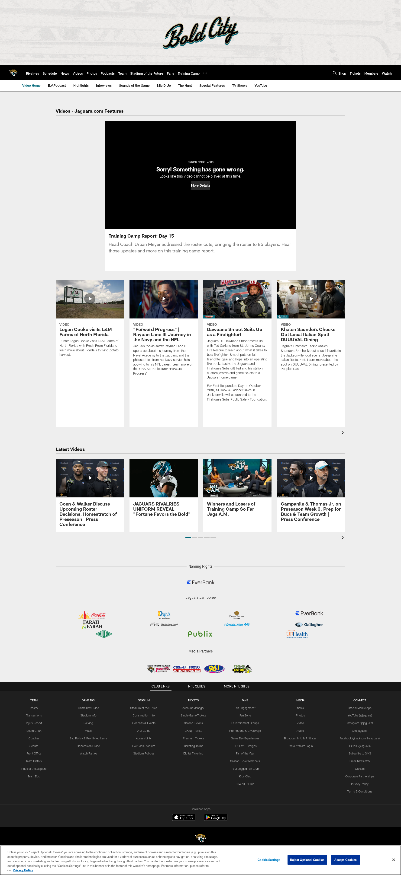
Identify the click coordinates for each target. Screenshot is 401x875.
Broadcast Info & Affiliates (300, 738)
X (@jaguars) (359, 730)
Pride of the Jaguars (33, 768)
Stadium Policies (143, 753)
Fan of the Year (245, 753)
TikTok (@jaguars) (360, 746)
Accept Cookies (345, 860)
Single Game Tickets (193, 715)
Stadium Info (88, 715)
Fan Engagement (245, 708)
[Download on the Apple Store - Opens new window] (184, 818)
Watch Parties (88, 753)
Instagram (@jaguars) (360, 723)
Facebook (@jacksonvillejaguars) (360, 738)
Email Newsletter (359, 761)
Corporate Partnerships (359, 776)
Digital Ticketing (193, 753)
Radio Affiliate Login (300, 746)
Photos (300, 715)
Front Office (34, 753)
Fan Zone (245, 715)
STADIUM (144, 700)
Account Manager (193, 708)
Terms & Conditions (359, 791)
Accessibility (144, 738)
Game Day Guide (88, 708)
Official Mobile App (360, 708)
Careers (360, 768)
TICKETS (193, 700)
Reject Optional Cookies (307, 860)
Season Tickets (193, 723)
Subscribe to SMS (360, 753)
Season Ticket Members (245, 761)
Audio (300, 730)
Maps (88, 730)
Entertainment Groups (245, 723)
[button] (200, 185)
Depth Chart (34, 730)
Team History (34, 761)
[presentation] (343, 433)
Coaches (34, 738)
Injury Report (34, 723)
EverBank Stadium (143, 746)
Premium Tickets (193, 738)
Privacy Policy (360, 784)
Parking (88, 723)
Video (300, 723)
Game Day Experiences (245, 738)
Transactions (34, 715)
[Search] (334, 73)
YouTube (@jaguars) (360, 715)
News (300, 708)
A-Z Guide (143, 730)
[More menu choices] (205, 73)
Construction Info (144, 715)
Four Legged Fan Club (245, 768)
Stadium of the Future (143, 708)
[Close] (393, 860)
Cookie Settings (269, 860)
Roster (34, 708)
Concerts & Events (143, 723)
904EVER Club (245, 784)
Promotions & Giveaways (245, 730)
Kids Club (245, 776)
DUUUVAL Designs (245, 746)
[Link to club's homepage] (13, 72)
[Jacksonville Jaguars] (200, 839)
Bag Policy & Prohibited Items (88, 738)
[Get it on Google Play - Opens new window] (216, 819)
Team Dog (34, 776)
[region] (200, 860)
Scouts (33, 746)
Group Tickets (193, 730)
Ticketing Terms (193, 746)
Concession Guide (88, 746)
